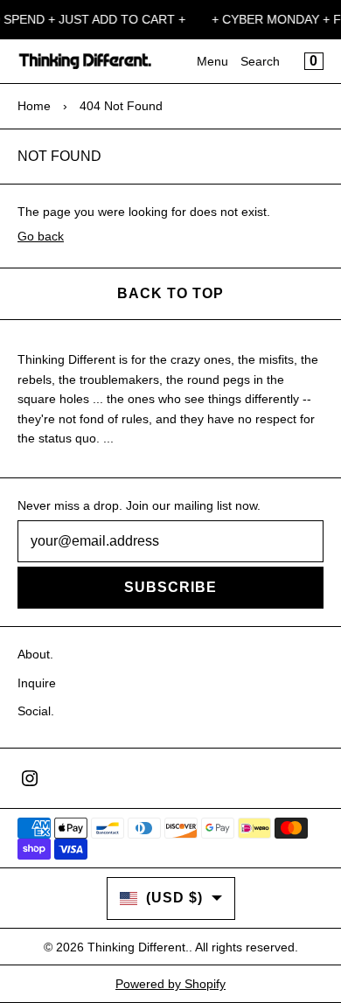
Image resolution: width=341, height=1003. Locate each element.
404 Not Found (121, 106)
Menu (212, 61)
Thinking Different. (138, 947)
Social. (35, 711)
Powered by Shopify (170, 984)
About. (35, 654)
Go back (40, 236)
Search (260, 61)
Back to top (170, 293)
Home (34, 106)
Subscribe (170, 587)
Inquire (36, 683)
